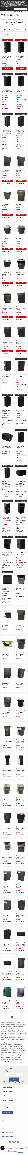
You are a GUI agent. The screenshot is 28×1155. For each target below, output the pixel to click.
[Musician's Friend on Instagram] (18, 1142)
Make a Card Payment (7, 1132)
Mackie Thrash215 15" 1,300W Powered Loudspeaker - (6, 58)
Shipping (4, 1121)
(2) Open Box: (20, 106)
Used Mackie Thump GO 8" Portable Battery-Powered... (21, 654)
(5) (9, 557)
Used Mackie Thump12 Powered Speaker (7, 857)
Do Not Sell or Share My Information (9, 1147)
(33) (10, 451)
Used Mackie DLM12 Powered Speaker (6, 274)
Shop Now (21, 11)
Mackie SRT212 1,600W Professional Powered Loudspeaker (20, 447)
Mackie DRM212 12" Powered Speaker (21, 553)
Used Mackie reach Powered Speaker (7, 769)
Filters (6, 29)
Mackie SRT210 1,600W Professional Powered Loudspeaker (6, 412)
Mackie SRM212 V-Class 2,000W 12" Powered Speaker (7, 132)
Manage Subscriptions (8, 1136)
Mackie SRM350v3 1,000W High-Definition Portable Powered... (7, 554)
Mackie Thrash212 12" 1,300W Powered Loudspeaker (20, 58)
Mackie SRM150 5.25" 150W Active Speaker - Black (6, 447)
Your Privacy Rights (23, 1148)
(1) (23, 451)
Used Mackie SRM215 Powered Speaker (6, 206)
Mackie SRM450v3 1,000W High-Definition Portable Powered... (20, 519)
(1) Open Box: (5, 106)
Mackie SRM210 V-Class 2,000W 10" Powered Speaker (21, 132)
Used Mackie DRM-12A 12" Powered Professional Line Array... (21, 944)
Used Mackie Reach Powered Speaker (21, 769)
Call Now (8, 1112)
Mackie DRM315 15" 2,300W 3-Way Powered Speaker (7, 519)
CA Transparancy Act (6, 1150)
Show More (8, 1061)
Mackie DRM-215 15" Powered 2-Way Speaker (7, 91)
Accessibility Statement (21, 1150)
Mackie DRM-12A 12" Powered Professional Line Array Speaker (20, 483)
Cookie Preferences (7, 6)
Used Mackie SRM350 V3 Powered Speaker (6, 799)
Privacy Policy (14, 2)
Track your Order (6, 1117)
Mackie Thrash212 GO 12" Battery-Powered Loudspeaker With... (21, 412)
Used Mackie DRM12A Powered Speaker (20, 206)
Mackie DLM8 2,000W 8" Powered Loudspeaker (7, 590)
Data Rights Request (22, 1147)
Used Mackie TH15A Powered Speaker (21, 273)
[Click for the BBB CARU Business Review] (20, 1152)
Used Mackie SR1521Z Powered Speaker (7, 828)
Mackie (4, 34)
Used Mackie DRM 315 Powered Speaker (20, 712)
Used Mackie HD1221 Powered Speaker (6, 886)
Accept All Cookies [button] (20, 9)
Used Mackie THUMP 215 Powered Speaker (20, 625)
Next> (21, 1016)
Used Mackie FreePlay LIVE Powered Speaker (6, 654)
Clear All (11, 34)
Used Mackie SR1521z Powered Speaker (7, 741)
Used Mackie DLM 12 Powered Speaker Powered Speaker (6, 625)
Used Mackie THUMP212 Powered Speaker (20, 973)
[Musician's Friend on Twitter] (12, 1142)
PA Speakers (11, 19)
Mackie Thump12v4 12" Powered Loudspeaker (7, 376)
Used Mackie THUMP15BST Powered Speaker (6, 683)
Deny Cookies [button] (7, 9)
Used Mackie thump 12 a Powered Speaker (7, 1002)
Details (6, 104)
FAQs (3, 1128)
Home (3, 19)
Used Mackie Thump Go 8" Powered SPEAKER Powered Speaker (21, 683)
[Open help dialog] (2, 1148)
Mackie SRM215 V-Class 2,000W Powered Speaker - (7, 483)
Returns (4, 1125)
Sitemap (13, 1150)
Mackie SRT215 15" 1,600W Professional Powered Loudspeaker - (21, 91)
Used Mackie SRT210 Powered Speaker (6, 172)
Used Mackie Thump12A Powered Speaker (21, 240)
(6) (23, 522)
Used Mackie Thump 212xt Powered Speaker (21, 741)
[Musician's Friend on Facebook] (10, 1142)
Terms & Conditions (14, 1148)
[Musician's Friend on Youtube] (15, 1142)
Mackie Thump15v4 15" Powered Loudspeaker (21, 376)
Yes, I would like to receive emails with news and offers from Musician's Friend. (14, 1082)
